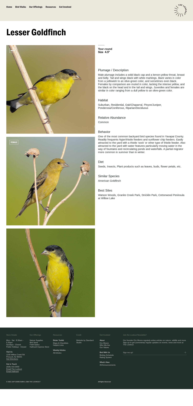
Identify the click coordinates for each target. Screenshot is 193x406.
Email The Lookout (14, 369)
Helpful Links (58, 345)
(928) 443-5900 (12, 367)
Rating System (106, 357)
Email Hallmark (12, 371)
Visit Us (9, 352)
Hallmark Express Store (39, 347)
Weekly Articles (59, 350)
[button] (37, 6)
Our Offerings (35, 6)
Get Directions (12, 359)
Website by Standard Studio (85, 341)
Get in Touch (11, 364)
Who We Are (105, 345)
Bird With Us (105, 352)
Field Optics (35, 345)
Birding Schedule (107, 355)
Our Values (104, 347)
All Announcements (108, 365)
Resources (51, 6)
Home (9, 6)
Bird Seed (34, 342)
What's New (104, 362)
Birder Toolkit (58, 340)
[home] (180, 10)
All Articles (57, 353)
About (102, 340)
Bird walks (20, 6)
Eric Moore (104, 343)
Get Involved (65, 6)
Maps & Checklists (60, 343)
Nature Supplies (36, 340)
